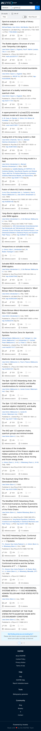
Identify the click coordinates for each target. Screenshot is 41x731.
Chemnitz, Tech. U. (16, 140)
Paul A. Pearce (25, 362)
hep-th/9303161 (7, 369)
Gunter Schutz (25, 389)
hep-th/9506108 (7, 201)
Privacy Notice (20, 662)
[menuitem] (30, 3)
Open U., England (16, 49)
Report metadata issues (20, 683)
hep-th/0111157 (7, 101)
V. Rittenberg (24, 462)
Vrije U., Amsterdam (15, 249)
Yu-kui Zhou (6, 192)
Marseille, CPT (32, 571)
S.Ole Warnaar (25, 219)
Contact (20, 715)
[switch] (24, 17)
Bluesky (20, 708)
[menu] (31, 3)
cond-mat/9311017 (8, 347)
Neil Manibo (24, 27)
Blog (20, 705)
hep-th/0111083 (11, 419)
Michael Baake (7, 27)
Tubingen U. (11, 251)
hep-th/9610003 (11, 147)
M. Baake (29, 569)
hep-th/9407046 (11, 276)
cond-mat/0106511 (12, 125)
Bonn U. (13, 436)
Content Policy (20, 659)
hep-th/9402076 (7, 321)
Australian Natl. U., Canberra (20, 192)
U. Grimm (21, 118)
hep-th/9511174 (17, 178)
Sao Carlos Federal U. (18, 544)
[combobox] (23, 8)
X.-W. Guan (5, 118)
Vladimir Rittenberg (23, 512)
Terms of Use (20, 666)
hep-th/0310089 (11, 489)
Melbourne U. (12, 194)
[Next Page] (24, 643)
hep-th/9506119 (22, 235)
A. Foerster (13, 118)
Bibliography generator (20, 694)
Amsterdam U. (13, 142)
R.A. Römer (28, 118)
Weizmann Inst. (12, 414)
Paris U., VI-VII (13, 462)
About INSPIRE (20, 656)
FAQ (20, 676)
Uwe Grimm (16, 27)
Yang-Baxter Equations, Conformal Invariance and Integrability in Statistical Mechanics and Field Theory (20, 522)
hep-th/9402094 (11, 298)
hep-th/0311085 (22, 524)
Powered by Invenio (20, 725)
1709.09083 (12, 32)
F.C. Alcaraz (6, 544)
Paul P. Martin (27, 49)
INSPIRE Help (20, 680)
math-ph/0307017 (12, 56)
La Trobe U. (22, 342)
